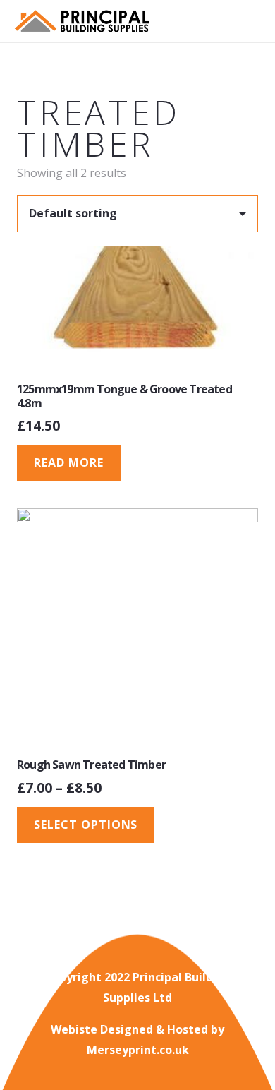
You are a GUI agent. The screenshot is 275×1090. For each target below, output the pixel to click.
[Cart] (257, 21)
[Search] (226, 21)
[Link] (81, 21)
